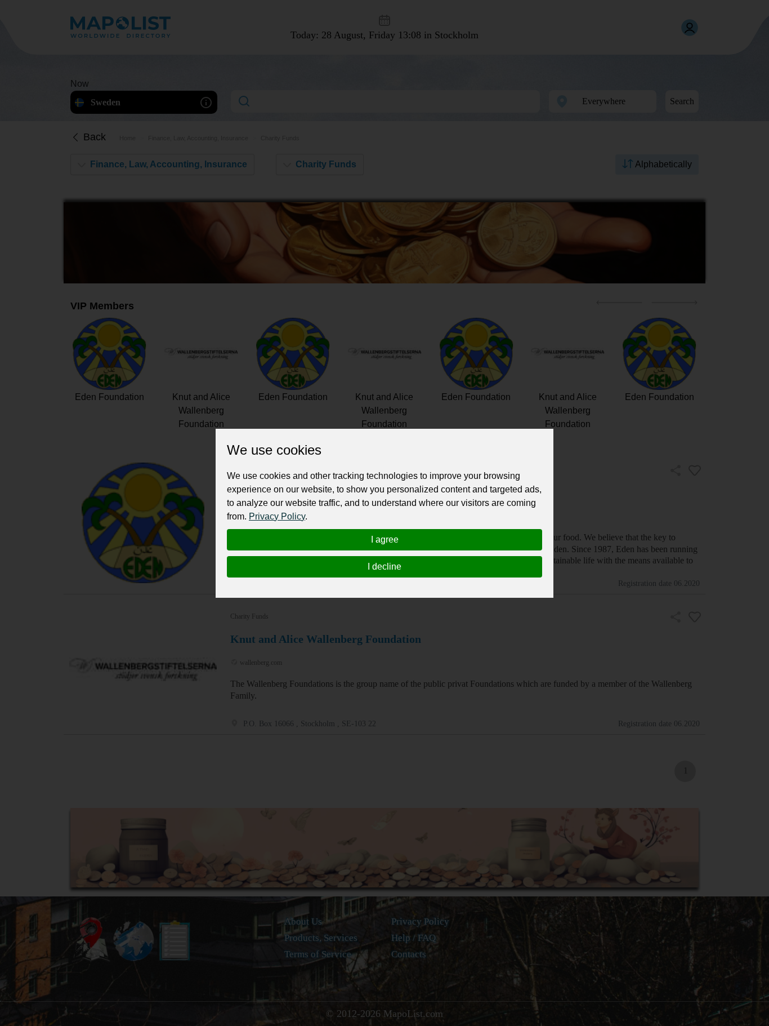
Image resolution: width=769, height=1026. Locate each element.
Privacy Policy (277, 516)
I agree (385, 539)
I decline (384, 566)
